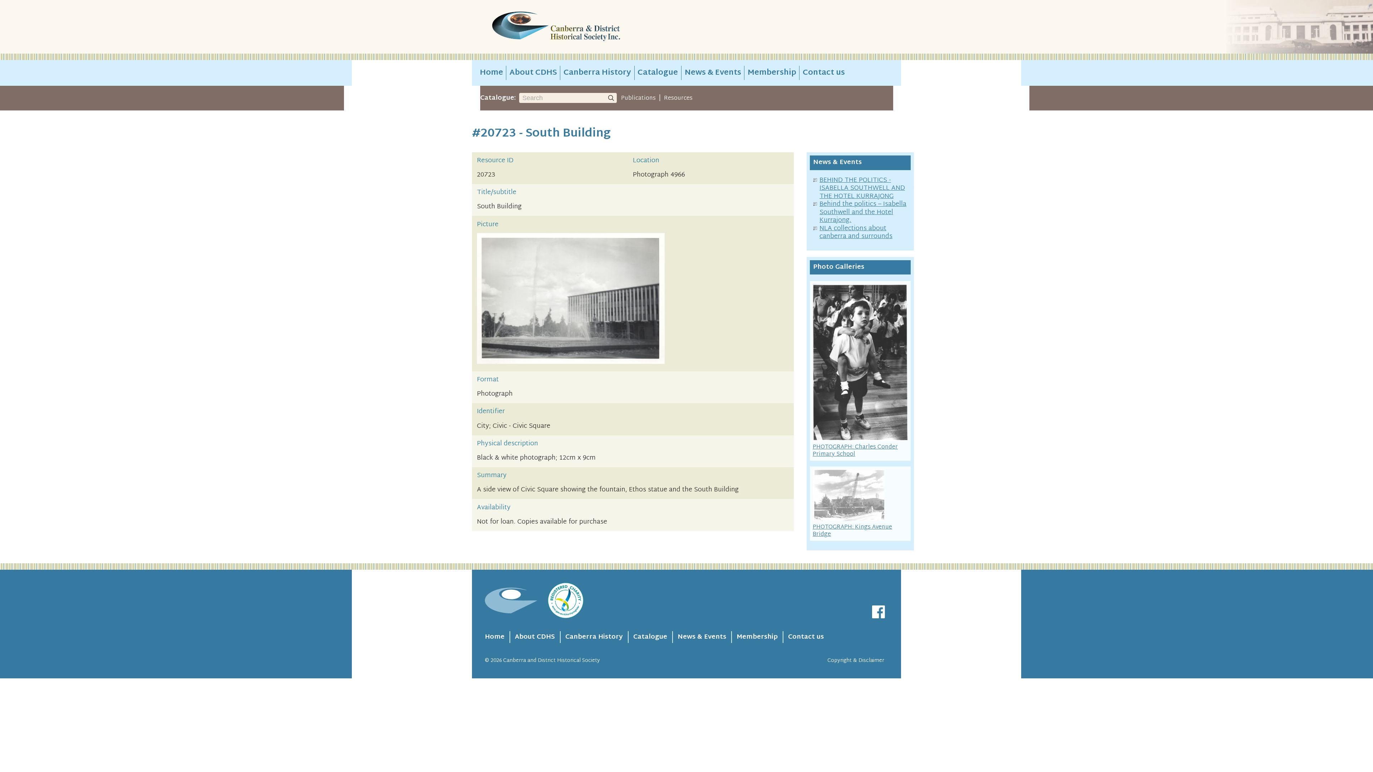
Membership (772, 73)
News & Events (713, 73)
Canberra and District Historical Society (551, 660)
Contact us (824, 73)
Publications (638, 98)
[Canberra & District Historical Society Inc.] (581, 27)
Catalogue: (498, 98)
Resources (678, 98)
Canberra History (597, 73)
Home (491, 73)
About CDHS (533, 73)
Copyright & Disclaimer (855, 660)
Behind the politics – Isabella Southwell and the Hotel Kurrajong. (863, 212)
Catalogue (658, 73)
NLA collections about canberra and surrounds (856, 233)
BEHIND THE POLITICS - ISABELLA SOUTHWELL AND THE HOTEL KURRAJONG (862, 188)
